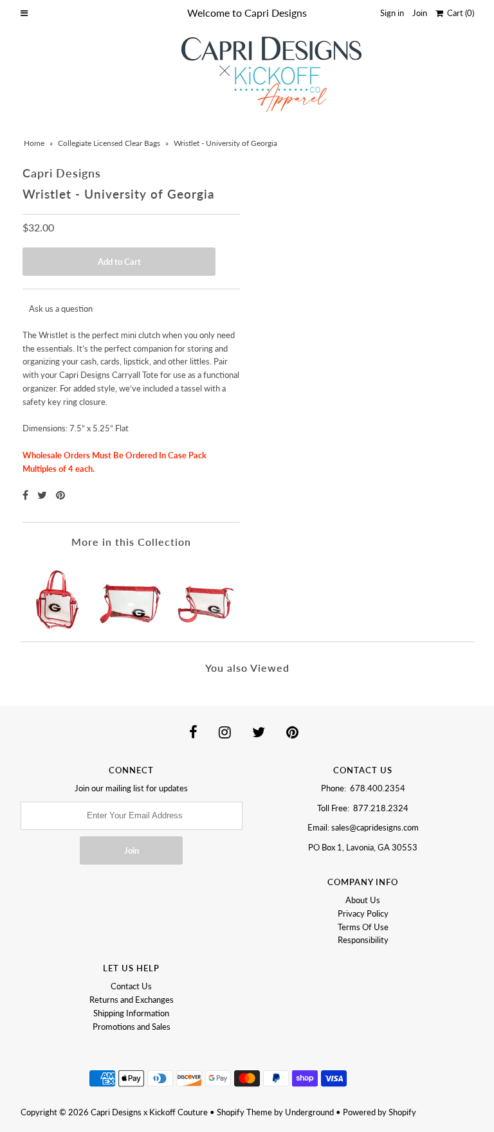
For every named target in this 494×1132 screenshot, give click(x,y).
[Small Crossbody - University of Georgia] (204, 595)
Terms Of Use (363, 927)
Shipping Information (131, 1013)
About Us (362, 900)
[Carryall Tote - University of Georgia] (59, 595)
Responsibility (363, 940)
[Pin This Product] (60, 495)
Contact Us (131, 986)
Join (419, 13)
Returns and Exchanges (131, 999)
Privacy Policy (363, 913)
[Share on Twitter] (43, 495)
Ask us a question (61, 308)
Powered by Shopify (379, 1112)
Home (34, 143)
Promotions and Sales (131, 1026)
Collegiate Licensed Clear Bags (109, 143)
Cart (458, 13)
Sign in (392, 13)
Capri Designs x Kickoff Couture (149, 1112)
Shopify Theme (244, 1112)
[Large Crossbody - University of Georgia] (131, 595)
